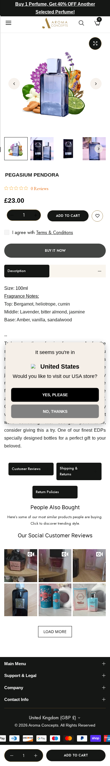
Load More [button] (55, 631)
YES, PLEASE (55, 394)
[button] (96, 83)
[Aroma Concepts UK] (55, 22)
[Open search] (81, 22)
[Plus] (35, 215)
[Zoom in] (95, 43)
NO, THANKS (55, 411)
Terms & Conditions (54, 232)
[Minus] (12, 215)
